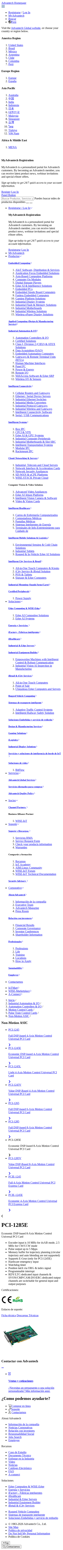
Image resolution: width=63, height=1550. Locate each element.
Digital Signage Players (28, 282)
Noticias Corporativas (20, 1427)
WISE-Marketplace (19, 990)
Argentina (13, 54)
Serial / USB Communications (32, 415)
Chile (11, 57)
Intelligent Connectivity (20, 386)
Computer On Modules (28, 279)
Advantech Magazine (27, 907)
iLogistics (13, 740)
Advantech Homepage (13, 2)
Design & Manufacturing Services (25, 726)
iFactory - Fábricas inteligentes (23, 632)
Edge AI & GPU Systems (29, 435)
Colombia (13, 61)
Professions (21, 948)
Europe (12, 77)
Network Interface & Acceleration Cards (37, 468)
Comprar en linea (21, 1405)
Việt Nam (13, 133)
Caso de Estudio (17, 1452)
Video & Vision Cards (27, 501)
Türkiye (12, 130)
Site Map (13, 1527)
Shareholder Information (28, 934)
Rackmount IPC (24, 451)
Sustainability (15, 968)
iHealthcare (14, 639)
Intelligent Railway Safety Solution (34, 712)
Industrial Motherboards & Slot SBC (35, 441)
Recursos (20, 861)
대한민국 (14, 112)
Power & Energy (24, 369)
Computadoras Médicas (28, 518)
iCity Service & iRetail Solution (32, 571)
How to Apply (23, 961)
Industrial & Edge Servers (21, 645)
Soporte (12, 824)
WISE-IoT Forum (25, 870)
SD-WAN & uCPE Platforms (31, 474)
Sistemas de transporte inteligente (24, 702)
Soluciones (14, 601)
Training (20, 954)
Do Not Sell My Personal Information (29, 1533)
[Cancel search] (31, 202)
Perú (13, 21)
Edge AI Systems (24, 618)
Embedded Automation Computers (34, 353)
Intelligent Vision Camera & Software (36, 498)
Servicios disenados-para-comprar (25, 786)
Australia (13, 95)
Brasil (11, 48)
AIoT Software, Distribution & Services (37, 269)
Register (5, 191)
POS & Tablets (23, 574)
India (11, 101)
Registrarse (14, 12)
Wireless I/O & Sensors (28, 379)
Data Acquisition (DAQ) (29, 350)
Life (17, 951)
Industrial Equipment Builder (23, 652)
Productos (13, 256)
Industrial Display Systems (30, 301)
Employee (13, 975)
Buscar (12, 18)
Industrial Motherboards (28, 308)
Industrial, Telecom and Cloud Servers (36, 465)
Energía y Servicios (18, 625)
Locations (20, 957)
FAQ (11, 1471)
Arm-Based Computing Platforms (33, 276)
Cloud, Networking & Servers (22, 458)
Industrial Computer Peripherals (32, 438)
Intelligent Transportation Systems (34, 444)
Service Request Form (27, 841)
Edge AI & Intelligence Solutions (33, 285)
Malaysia (13, 115)
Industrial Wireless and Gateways (33, 408)
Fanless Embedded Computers (32, 295)
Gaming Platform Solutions (30, 298)
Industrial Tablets (24, 551)
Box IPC (20, 429)
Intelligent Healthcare (19, 508)
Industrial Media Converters (30, 402)
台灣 (11, 122)
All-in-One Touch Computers (31, 682)
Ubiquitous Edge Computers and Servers (38, 688)
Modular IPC (22, 448)
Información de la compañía (30, 901)
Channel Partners (17, 807)
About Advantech (16, 894)
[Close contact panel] (2, 1367)
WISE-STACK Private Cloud (31, 477)
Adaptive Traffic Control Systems (33, 709)
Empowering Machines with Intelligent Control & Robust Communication (36, 661)
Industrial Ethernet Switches (30, 399)
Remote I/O (21, 372)
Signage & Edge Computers (30, 577)
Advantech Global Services (21, 780)
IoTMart (13, 987)
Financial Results (24, 925)
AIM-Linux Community (28, 867)
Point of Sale (22, 685)
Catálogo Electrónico (20, 1468)
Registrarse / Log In (19, 207)
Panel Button (8, 195)
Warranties (21, 847)
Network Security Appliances (31, 471)
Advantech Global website (25, 27)
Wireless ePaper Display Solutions (34, 314)
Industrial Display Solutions (22, 746)
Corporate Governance (28, 928)
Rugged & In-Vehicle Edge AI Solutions (37, 554)
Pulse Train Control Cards (22, 1012)
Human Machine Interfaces (30, 363)
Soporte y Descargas (18, 831)
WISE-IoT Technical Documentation (35, 874)
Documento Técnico (19, 1455)
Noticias (13, 1464)
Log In (26, 12)
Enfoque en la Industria (21, 1458)
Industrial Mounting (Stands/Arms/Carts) (28, 584)
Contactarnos (15, 981)
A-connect (14, 1474)
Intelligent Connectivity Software (33, 412)
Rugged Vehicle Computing (21, 696)
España (12, 81)
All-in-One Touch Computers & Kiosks (37, 568)
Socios (12, 800)
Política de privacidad (20, 1530)
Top (7, 1543)
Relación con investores (20, 918)
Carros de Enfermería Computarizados (36, 515)
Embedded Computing (19, 263)
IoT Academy (23, 864)
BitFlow (19, 769)
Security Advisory (17, 881)
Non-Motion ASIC (18, 1016)
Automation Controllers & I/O (32, 337)
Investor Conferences (27, 931)
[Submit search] (27, 202)
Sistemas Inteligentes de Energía (33, 524)
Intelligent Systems (17, 422)
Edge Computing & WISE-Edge (24, 608)
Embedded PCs (24, 289)
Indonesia (13, 105)
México (12, 51)
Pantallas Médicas (25, 521)
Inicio (11, 1000)
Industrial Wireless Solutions (31, 311)
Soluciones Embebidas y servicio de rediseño (30, 719)
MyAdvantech (16, 15)
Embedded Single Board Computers (35, 292)
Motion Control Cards (20, 1009)
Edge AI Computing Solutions (32, 615)
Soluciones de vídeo (18, 763)
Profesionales (15, 941)
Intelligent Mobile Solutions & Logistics (28, 538)
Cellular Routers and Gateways (32, 393)
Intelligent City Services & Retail (24, 561)
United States (15, 45)
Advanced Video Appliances (31, 491)
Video (11, 1461)
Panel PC (20, 366)
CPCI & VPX (23, 432)
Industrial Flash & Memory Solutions (35, 304)
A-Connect (14, 994)
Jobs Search (15, 1437)
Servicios (13, 773)
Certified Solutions (25, 340)
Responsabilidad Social (21, 1433)
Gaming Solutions (17, 733)
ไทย (10, 126)
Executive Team (24, 904)
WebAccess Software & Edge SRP (34, 375)
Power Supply (23, 598)
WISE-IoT (21, 820)
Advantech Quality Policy (21, 793)
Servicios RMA (24, 837)
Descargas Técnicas (27, 1315)
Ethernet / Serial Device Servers (33, 396)
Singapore (14, 118)
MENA (12, 147)
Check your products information (33, 844)
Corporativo (15, 887)
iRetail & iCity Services (20, 675)
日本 (11, 108)
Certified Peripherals (18, 591)
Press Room (22, 911)
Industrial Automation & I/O (22, 331)
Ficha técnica (8, 1315)
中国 (11, 98)
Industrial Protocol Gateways (31, 405)
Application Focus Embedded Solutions (37, 273)
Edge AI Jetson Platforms (29, 494)
